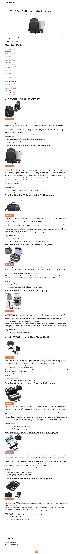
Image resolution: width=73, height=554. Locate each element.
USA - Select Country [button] (40, 2)
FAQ (25, 545)
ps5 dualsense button (23, 420)
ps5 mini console (21, 373)
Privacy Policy (51, 2)
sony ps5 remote (27, 134)
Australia (41, 545)
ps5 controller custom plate (19, 185)
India (40, 547)
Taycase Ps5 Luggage (11, 83)
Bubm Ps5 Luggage (11, 55)
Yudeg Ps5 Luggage (11, 60)
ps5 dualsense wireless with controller (25, 232)
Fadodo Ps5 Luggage (11, 77)
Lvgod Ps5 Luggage (11, 71)
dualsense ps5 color (30, 467)
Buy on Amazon (9, 119)
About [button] (58, 2)
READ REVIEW (8, 51)
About (26, 542)
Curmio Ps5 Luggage (11, 66)
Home (32, 2)
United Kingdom (42, 540)
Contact (64, 2)
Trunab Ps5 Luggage (11, 49)
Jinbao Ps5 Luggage (11, 94)
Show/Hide (17, 41)
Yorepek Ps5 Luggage (11, 88)
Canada (40, 542)
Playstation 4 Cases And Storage (31, 14)
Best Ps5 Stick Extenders (14, 522)
